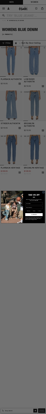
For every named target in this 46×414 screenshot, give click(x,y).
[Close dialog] (43, 192)
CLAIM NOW (34, 214)
